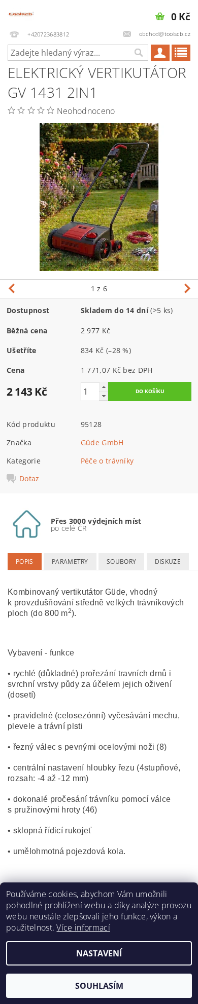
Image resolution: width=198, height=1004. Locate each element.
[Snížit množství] (103, 396)
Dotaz (29, 478)
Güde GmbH (102, 442)
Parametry (70, 561)
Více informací (83, 927)
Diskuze (168, 561)
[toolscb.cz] (21, 13)
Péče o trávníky (107, 461)
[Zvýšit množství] (103, 387)
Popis (25, 561)
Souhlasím (99, 985)
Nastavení (99, 953)
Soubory (121, 561)
